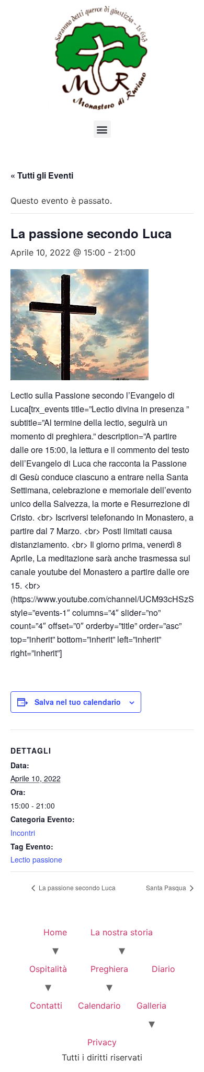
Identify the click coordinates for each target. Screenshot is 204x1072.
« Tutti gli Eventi (41, 175)
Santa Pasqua (167, 887)
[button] (102, 129)
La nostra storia (121, 932)
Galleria (151, 1005)
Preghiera (109, 969)
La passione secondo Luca (76, 887)
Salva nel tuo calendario (78, 702)
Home (55, 932)
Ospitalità (48, 969)
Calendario (99, 1005)
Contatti (46, 1005)
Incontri (22, 832)
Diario (163, 969)
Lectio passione (36, 859)
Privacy (102, 1042)
